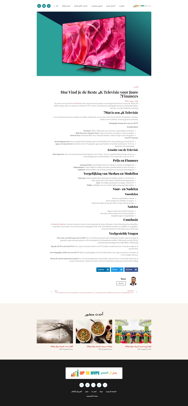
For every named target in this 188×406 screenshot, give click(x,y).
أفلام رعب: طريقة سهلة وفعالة (62, 346)
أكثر (57, 6)
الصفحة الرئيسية (111, 391)
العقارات (121, 6)
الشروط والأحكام (76, 391)
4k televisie (77, 103)
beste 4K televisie (59, 224)
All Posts (121, 283)
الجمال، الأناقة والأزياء (80, 6)
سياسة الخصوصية (92, 396)
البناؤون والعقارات (96, 6)
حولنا (101, 391)
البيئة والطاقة (66, 6)
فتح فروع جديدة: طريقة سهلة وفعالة (138, 346)
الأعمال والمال (110, 6)
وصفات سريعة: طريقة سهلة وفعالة (99, 346)
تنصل (86, 391)
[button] (131, 269)
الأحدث (136, 87)
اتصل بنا (94, 391)
